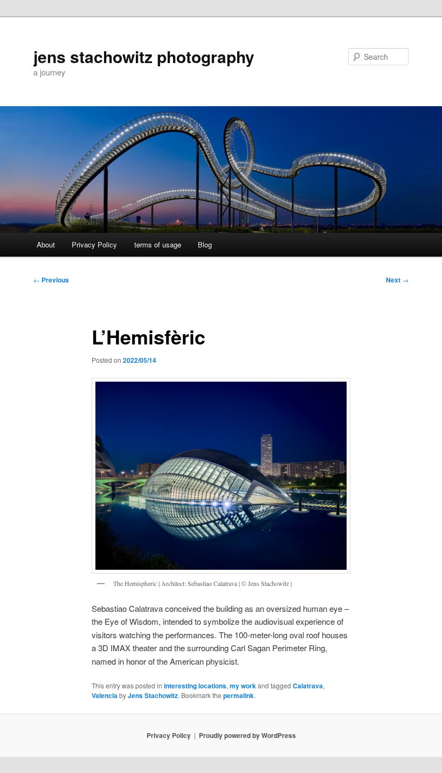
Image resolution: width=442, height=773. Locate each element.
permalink (238, 695)
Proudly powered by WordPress (247, 735)
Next (397, 280)
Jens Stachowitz (153, 695)
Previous (51, 280)
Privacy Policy (94, 244)
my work (243, 686)
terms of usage (157, 244)
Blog (205, 244)
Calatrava (308, 686)
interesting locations (195, 686)
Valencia (105, 695)
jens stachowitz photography (143, 56)
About (46, 244)
